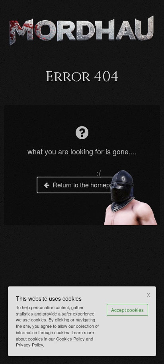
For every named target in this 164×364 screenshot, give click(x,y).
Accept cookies (127, 309)
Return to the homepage (87, 184)
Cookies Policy (70, 338)
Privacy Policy (29, 344)
